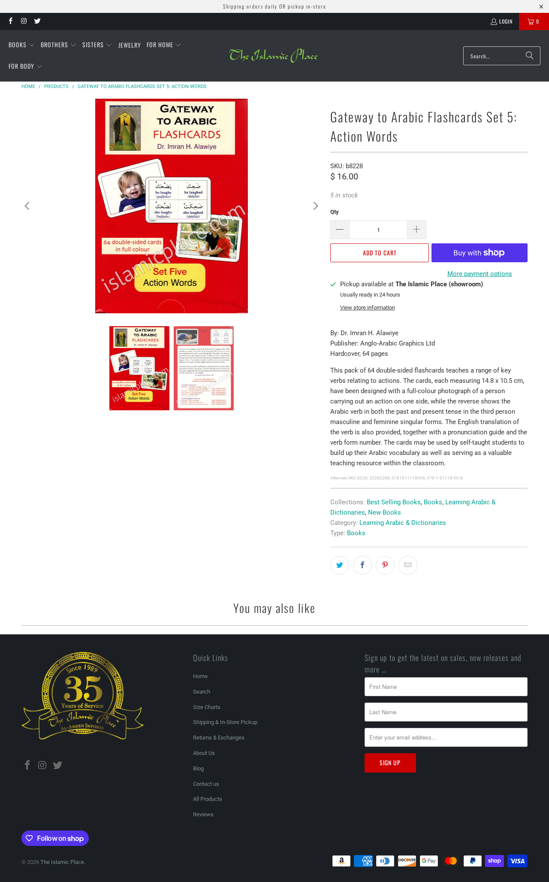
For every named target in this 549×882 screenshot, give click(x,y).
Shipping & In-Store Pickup (225, 722)
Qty (334, 212)
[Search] (529, 55)
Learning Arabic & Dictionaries (402, 523)
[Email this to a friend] (407, 565)
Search (201, 691)
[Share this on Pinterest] (385, 565)
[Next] (315, 206)
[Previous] (28, 206)
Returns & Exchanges (218, 737)
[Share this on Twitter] (339, 565)
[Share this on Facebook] (362, 565)
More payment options (479, 274)
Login (506, 21)
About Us (204, 753)
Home (200, 676)
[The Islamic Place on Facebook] (10, 21)
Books (433, 502)
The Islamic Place (62, 862)
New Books (384, 512)
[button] (22, 45)
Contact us (206, 784)
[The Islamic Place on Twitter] (37, 21)
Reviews (203, 814)
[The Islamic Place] (273, 55)
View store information (367, 307)
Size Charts (206, 707)
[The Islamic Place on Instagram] (23, 21)
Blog (198, 768)
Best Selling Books (394, 502)
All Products (207, 799)
